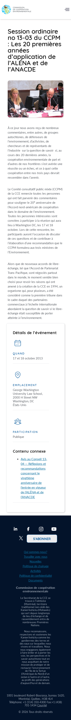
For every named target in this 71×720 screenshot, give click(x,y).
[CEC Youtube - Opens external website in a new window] (54, 529)
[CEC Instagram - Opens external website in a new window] (41, 529)
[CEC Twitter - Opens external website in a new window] (21, 538)
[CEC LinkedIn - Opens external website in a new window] (15, 529)
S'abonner (42, 538)
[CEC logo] (16, 10)
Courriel (42, 705)
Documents (35, 580)
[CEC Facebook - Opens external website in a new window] (28, 529)
